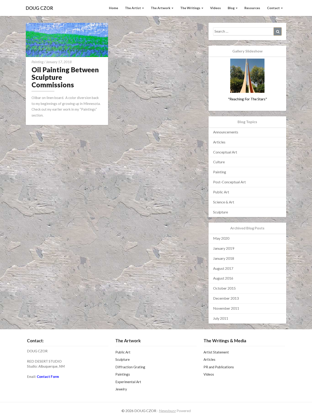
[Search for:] (247, 31)
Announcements (225, 132)
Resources (252, 8)
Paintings (122, 374)
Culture (219, 162)
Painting (37, 62)
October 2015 (224, 288)
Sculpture (220, 212)
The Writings (190, 8)
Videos (215, 8)
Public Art (221, 192)
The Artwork (161, 8)
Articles (219, 142)
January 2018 (223, 258)
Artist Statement (216, 352)
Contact (273, 8)
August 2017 (223, 268)
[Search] (278, 31)
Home (113, 8)
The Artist (133, 8)
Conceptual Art (225, 152)
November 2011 (226, 308)
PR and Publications (219, 367)
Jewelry (121, 389)
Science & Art (223, 202)
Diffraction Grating (130, 367)
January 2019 (223, 248)
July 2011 (220, 318)
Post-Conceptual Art (229, 182)
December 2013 (226, 298)
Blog (231, 8)
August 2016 (223, 278)
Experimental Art (128, 382)
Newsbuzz (167, 410)
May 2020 (221, 238)
